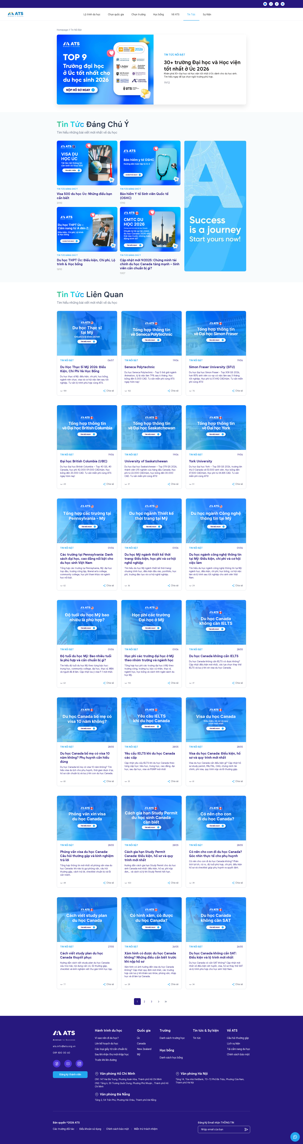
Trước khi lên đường (106, 1060)
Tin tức (197, 1038)
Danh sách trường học (172, 1038)
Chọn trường (138, 14)
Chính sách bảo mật (238, 1054)
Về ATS (175, 14)
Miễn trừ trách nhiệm (145, 1129)
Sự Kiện (207, 14)
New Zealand (144, 1049)
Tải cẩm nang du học (238, 1049)
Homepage (62, 29)
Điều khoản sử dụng (90, 1129)
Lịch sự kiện (233, 1043)
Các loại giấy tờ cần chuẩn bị (111, 1049)
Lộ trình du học (91, 14)
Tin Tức (191, 14)
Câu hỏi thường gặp (238, 1038)
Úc (138, 1038)
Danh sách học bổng (171, 1057)
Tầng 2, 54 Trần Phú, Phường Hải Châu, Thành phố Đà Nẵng (125, 1100)
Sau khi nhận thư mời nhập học (112, 1054)
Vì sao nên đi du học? (107, 1038)
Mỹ (138, 1054)
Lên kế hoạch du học (106, 1043)
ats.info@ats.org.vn (64, 1046)
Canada (141, 1043)
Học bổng (158, 14)
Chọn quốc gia (116, 14)
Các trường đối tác (63, 1129)
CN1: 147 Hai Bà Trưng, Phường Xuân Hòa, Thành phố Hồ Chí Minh (128, 1079)
